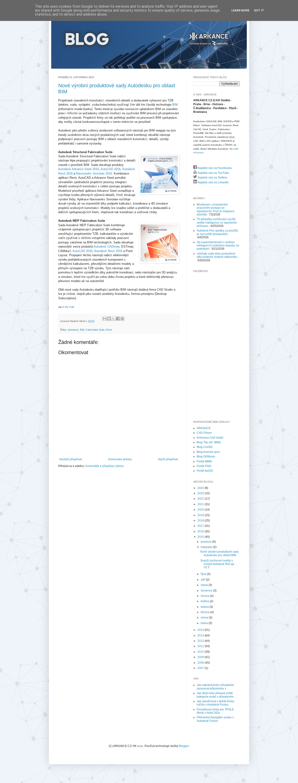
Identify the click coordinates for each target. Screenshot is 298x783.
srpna (205, 585)
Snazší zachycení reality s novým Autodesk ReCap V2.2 (217, 564)
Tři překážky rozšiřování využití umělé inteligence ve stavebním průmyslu (217, 223)
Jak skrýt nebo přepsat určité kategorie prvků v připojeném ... (216, 695)
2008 (201, 662)
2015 (201, 536)
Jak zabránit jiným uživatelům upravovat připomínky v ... (215, 686)
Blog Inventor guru (208, 452)
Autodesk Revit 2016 (108, 251)
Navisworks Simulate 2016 (94, 173)
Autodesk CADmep (106, 246)
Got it (259, 10)
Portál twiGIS (205, 470)
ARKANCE (203, 428)
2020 (201, 509)
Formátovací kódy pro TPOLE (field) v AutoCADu (215, 711)
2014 (201, 630)
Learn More (240, 10)
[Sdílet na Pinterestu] (122, 318)
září (203, 579)
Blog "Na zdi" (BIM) (209, 442)
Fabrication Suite (95, 329)
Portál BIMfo (204, 461)
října (204, 574)
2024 (201, 488)
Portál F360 (204, 466)
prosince (206, 541)
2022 (201, 498)
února (205, 617)
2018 (201, 520)
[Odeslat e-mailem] (104, 318)
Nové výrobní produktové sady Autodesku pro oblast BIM (219, 553)
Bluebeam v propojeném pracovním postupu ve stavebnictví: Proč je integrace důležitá (215, 209)
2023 (201, 493)
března (205, 612)
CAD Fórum (204, 432)
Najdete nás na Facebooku (214, 168)
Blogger (184, 746)
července (207, 590)
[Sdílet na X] (113, 318)
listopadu (207, 547)
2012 (201, 640)
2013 (201, 635)
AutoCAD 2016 (111, 169)
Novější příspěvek (70, 459)
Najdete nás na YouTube (213, 173)
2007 (201, 668)
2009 (201, 657)
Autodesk (73, 329)
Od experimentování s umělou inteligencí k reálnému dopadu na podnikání (218, 246)
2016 (201, 531)
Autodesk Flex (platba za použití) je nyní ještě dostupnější (217, 232)
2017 (201, 526)
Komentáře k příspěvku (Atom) (104, 466)
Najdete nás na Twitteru (212, 177)
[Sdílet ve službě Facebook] (117, 318)
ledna (205, 623)
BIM (175, 104)
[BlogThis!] (109, 318)
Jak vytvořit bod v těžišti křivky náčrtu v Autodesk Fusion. (215, 703)
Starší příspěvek (168, 459)
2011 (201, 646)
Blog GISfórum (206, 456)
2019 (201, 515)
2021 (201, 504)
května (205, 601)
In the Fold (68, 307)
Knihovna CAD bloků (210, 437)
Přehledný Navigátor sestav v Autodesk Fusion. (215, 719)
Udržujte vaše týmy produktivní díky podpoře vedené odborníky (217, 255)
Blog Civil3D (205, 447)
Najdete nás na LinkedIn (213, 182)
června (205, 596)
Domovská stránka (120, 459)
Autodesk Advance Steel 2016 (78, 169)
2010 (201, 651)
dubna (205, 606)
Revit (109, 329)
